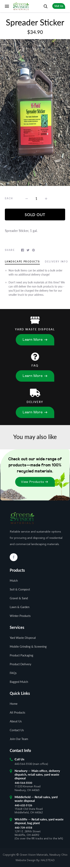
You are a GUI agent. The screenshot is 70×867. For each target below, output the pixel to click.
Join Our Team (19, 739)
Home (14, 703)
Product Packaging (21, 655)
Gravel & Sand (19, 598)
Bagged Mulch (19, 681)
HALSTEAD (48, 860)
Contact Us (17, 730)
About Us (16, 721)
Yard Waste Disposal (23, 637)
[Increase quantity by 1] (46, 198)
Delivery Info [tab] (56, 261)
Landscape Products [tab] (22, 261)
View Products (32, 481)
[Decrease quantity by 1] (26, 198)
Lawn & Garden (19, 607)
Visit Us (58, 6)
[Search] (45, 6)
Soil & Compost (20, 589)
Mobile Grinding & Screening (28, 646)
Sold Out (35, 214)
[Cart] (37, 6)
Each (9, 198)
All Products (17, 712)
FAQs (13, 673)
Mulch (14, 580)
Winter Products (20, 615)
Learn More (33, 340)
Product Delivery (20, 664)
